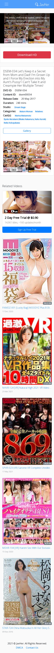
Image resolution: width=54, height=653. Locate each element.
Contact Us (32, 647)
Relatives (39, 111)
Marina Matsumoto (23, 115)
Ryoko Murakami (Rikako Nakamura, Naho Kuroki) (25, 119)
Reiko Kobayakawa (12, 123)
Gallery (27, 130)
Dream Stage (20, 107)
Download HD (27, 55)
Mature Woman (26, 111)
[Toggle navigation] (6, 4)
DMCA (19, 647)
